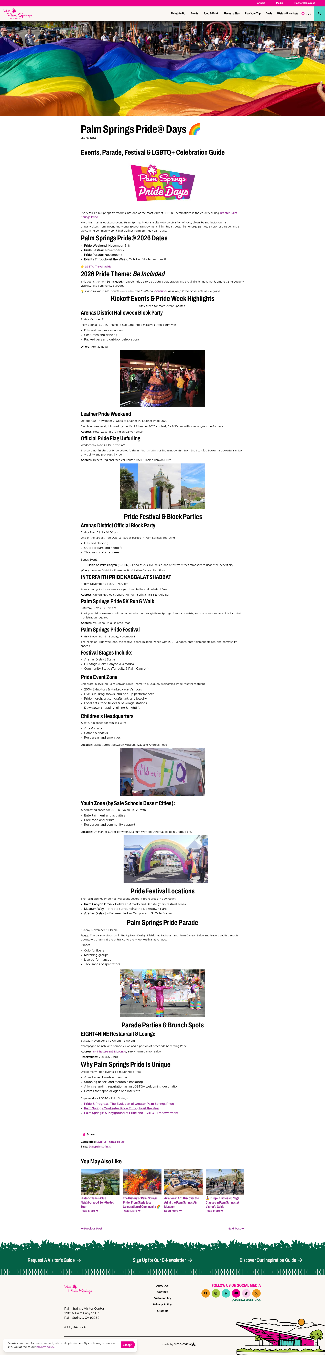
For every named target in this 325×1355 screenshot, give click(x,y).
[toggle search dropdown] (319, 13)
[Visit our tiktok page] (246, 1293)
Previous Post (92, 1228)
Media (279, 3)
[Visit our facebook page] (205, 1293)
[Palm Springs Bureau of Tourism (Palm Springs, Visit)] (17, 14)
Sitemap (162, 1310)
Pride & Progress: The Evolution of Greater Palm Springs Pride (129, 1103)
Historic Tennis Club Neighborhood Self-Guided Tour (97, 1202)
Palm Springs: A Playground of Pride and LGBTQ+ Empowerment (131, 1113)
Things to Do (178, 13)
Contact (162, 1292)
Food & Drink (210, 13)
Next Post (235, 1228)
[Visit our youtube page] (236, 1293)
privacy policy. (45, 1347)
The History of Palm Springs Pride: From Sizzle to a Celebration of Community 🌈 (142, 1202)
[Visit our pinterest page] (226, 1293)
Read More (88, 1210)
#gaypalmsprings (100, 1146)
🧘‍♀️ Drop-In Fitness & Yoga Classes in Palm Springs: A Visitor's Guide (222, 1202)
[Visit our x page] (256, 1293)
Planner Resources (304, 3)
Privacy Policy (162, 1304)
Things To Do (116, 1142)
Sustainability (162, 1298)
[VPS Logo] (81, 1290)
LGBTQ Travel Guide (98, 266)
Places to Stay (231, 13)
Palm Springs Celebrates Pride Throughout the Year (121, 1108)
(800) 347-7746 (75, 1327)
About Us (162, 1285)
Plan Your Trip (253, 13)
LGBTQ (101, 1142)
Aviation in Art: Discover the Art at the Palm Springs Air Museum (181, 1202)
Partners (260, 3)
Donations (160, 291)
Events (194, 13)
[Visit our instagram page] (216, 1293)
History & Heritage (287, 13)
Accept (127, 1345)
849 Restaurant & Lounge (109, 1051)
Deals (269, 13)
